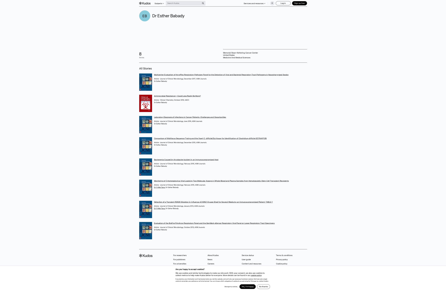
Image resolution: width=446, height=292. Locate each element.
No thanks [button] (263, 286)
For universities (179, 264)
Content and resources (251, 264)
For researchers (180, 255)
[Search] (203, 3)
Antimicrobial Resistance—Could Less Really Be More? (177, 96)
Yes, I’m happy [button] (247, 286)
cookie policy (256, 275)
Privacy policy (282, 259)
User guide (246, 259)
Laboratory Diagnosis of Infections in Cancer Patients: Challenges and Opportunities (190, 117)
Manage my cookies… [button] (231, 286)
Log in (283, 3)
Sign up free (299, 3)
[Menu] (272, 3)
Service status (248, 255)
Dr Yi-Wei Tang (159, 187)
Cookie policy (281, 264)
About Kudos (213, 255)
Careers (211, 264)
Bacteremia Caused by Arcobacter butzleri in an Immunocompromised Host (186, 160)
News (210, 259)
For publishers (179, 259)
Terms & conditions (284, 255)
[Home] (145, 3)
